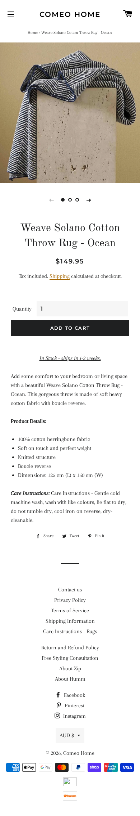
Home (33, 32)
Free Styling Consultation (70, 658)
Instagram (74, 716)
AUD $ (67, 735)
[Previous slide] (51, 200)
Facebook (73, 695)
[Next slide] (89, 200)
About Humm (70, 679)
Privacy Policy (70, 600)
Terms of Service (70, 610)
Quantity (22, 309)
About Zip (70, 668)
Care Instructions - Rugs (70, 631)
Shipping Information (70, 621)
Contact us (70, 589)
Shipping (60, 276)
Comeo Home (70, 14)
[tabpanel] (70, 112)
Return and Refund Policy (70, 647)
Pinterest (73, 705)
